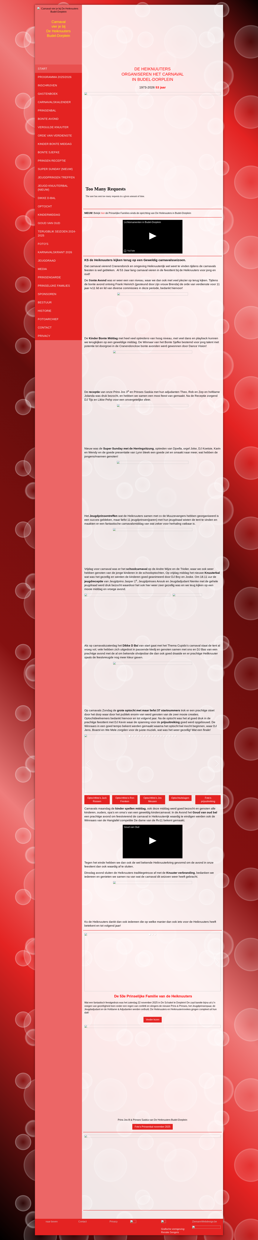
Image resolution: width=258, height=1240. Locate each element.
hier (103, 213)
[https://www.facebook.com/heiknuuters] (133, 1223)
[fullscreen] (218, 737)
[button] (130, 736)
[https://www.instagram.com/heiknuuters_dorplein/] (163, 1222)
